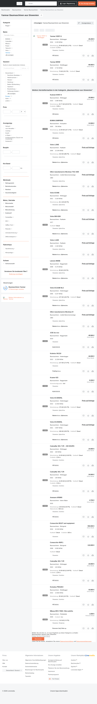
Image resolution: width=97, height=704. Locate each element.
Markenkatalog (29, 673)
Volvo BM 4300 (55, 216)
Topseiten (28, 676)
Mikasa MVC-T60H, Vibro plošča (61, 611)
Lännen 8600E (55, 261)
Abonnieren (38, 639)
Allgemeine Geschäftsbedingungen (35, 660)
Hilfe (3, 663)
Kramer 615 (54, 377)
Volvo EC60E (54, 193)
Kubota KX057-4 (56, 95)
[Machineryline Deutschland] (8, 3)
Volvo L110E (54, 240)
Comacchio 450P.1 (56, 542)
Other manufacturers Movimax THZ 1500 (64, 172)
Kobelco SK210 (55, 353)
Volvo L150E (54, 144)
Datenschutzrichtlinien (66, 641)
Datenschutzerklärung (31, 663)
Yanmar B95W (55, 62)
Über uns (5, 660)
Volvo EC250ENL (56, 422)
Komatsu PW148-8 (56, 587)
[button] (88, 55)
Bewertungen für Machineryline (34, 670)
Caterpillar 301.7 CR (57, 472)
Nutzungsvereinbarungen (84, 641)
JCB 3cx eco (54, 332)
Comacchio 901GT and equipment (62, 523)
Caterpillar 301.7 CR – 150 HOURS (62, 446)
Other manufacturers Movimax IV (62, 312)
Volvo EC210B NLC (57, 288)
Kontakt (4, 666)
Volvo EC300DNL (56, 398)
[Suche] (27, 3)
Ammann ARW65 (56, 497)
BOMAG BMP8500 (56, 120)
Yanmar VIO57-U (56, 36)
